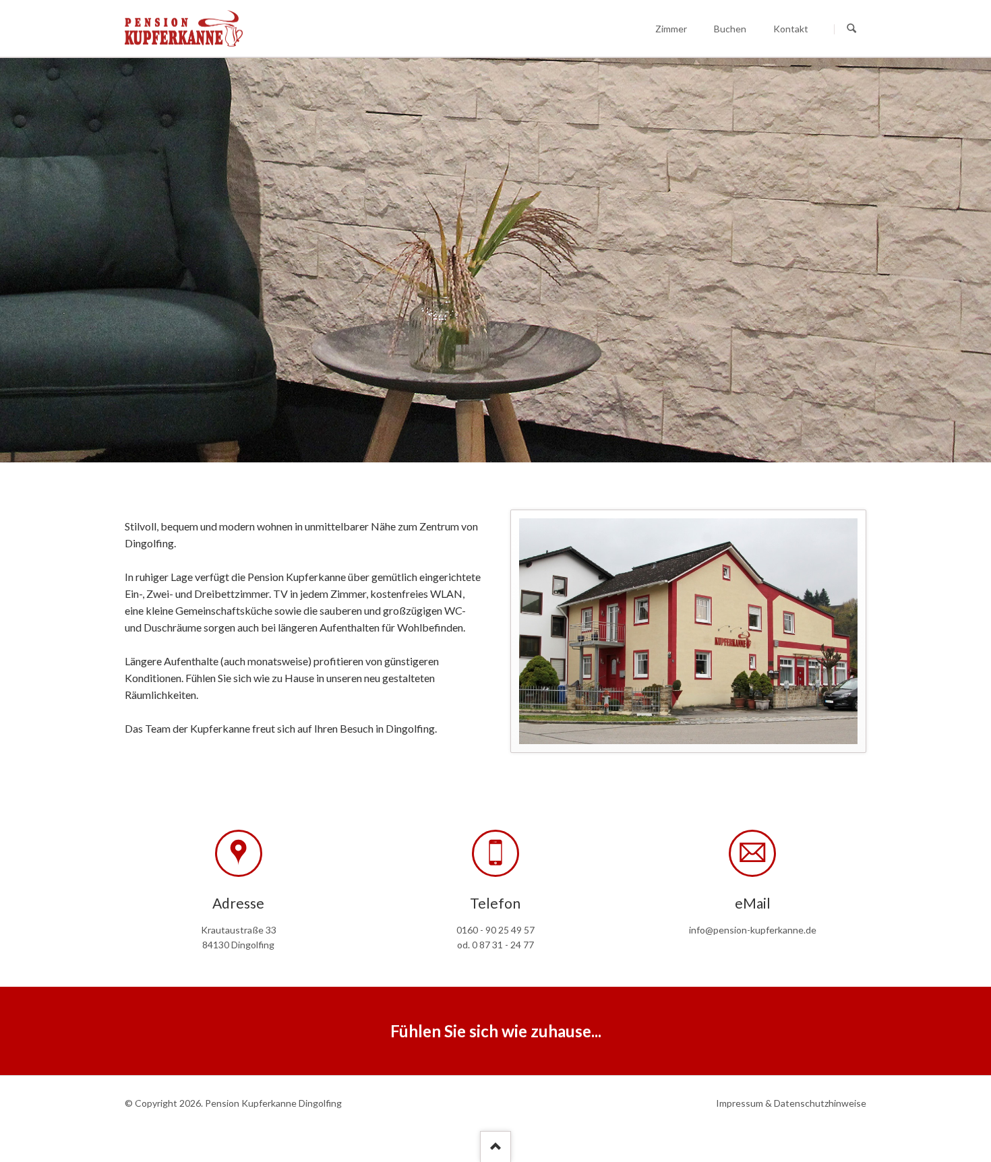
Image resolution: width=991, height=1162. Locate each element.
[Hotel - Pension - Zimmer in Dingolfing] (688, 631)
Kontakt (790, 28)
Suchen (851, 29)
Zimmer (671, 28)
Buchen (730, 28)
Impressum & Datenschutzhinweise (791, 1103)
